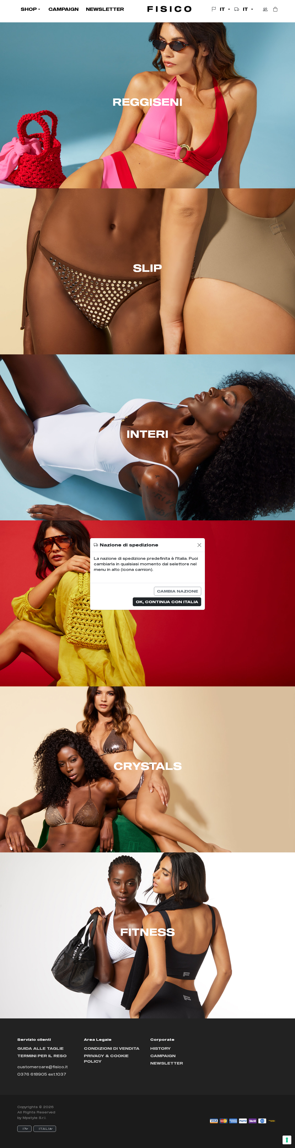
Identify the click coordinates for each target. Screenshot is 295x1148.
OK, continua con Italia (167, 601)
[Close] (199, 545)
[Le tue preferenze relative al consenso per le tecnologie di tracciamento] (287, 1140)
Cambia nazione (177, 591)
